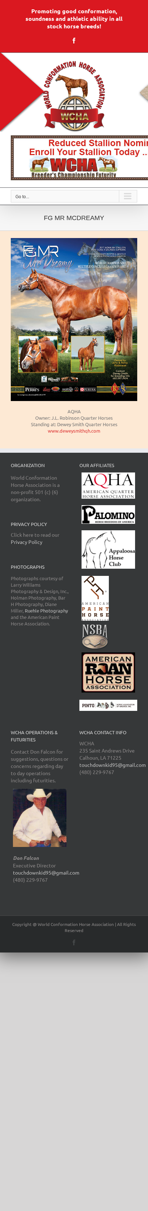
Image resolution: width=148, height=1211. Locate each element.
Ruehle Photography (46, 610)
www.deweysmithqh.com (74, 431)
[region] (74, 157)
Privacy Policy (26, 542)
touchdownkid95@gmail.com (46, 872)
